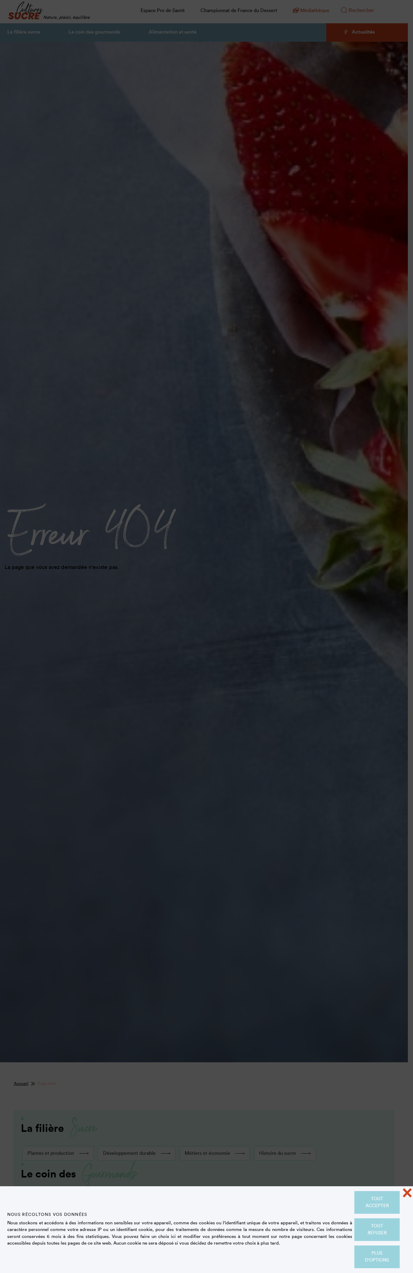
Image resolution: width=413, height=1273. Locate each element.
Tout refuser (377, 1229)
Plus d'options (377, 1256)
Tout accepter (377, 1202)
